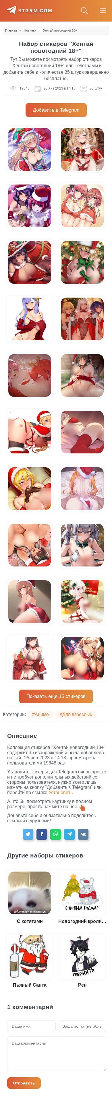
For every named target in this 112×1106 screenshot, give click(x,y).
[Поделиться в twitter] (28, 834)
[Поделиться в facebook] (41, 834)
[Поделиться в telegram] (69, 834)
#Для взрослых (76, 714)
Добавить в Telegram (56, 110)
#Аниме (40, 714)
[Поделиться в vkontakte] (83, 834)
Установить (61, 792)
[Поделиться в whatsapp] (55, 834)
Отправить (24, 1083)
